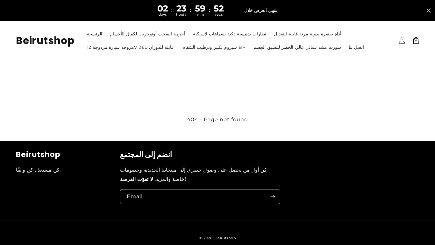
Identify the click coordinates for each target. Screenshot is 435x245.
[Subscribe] (273, 196)
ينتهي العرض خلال (261, 10)
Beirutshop (225, 238)
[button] (416, 40)
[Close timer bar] (428, 10)
